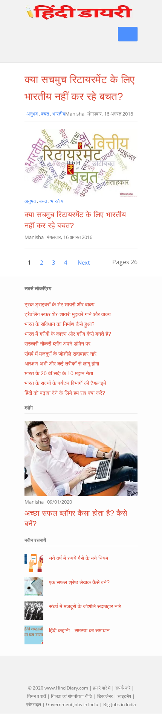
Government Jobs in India (72, 704)
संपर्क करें (122, 688)
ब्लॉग (28, 407)
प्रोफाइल (33, 704)
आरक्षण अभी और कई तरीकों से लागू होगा (61, 364)
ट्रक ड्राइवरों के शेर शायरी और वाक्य (59, 304)
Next (84, 262)
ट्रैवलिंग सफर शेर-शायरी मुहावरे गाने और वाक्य (67, 314)
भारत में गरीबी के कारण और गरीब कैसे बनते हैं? (67, 334)
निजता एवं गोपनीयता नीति (71, 696)
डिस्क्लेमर (105, 696)
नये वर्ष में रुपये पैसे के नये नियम (78, 558)
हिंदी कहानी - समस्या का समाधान (79, 630)
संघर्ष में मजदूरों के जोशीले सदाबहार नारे (60, 354)
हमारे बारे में (101, 688)
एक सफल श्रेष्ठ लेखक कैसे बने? (79, 582)
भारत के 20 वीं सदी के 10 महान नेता (58, 373)
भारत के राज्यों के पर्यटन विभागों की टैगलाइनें (65, 383)
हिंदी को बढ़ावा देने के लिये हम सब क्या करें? (64, 393)
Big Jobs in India (119, 704)
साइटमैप (124, 696)
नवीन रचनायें (35, 540)
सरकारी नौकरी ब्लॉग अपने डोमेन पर (57, 344)
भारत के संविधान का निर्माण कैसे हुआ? (59, 324)
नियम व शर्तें (36, 696)
